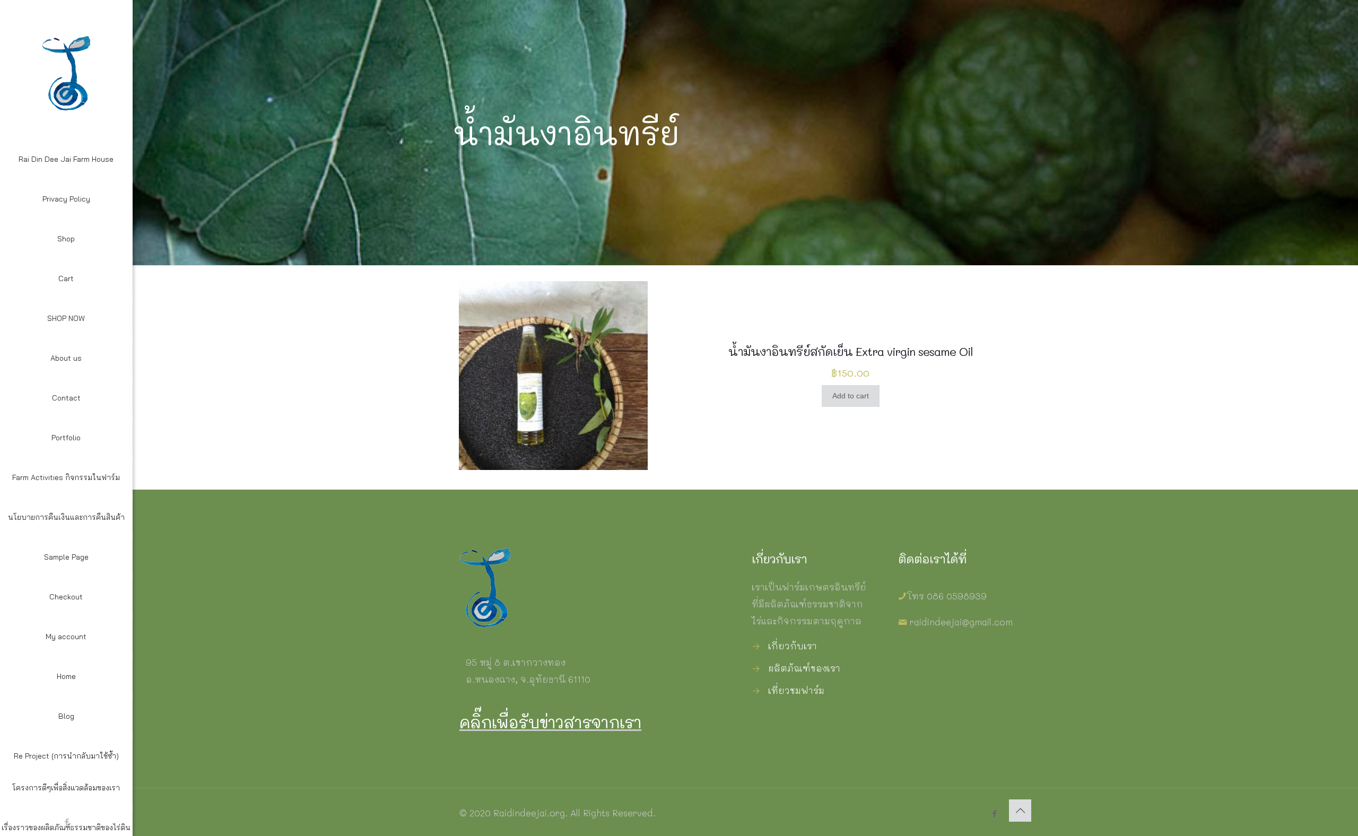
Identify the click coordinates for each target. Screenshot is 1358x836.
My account (66, 636)
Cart (66, 278)
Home (66, 676)
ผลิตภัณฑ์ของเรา (804, 668)
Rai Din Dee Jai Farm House (66, 159)
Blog (66, 716)
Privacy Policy (66, 199)
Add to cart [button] (850, 395)
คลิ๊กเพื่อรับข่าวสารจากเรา (550, 722)
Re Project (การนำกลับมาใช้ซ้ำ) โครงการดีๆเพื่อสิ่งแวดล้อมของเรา (66, 772)
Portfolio (66, 437)
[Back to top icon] (1020, 810)
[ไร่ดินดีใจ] (66, 71)
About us (66, 358)
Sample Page (66, 557)
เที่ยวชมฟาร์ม (796, 690)
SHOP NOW (66, 318)
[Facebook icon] (994, 813)
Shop (66, 238)
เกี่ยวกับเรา (792, 645)
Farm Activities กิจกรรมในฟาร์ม (66, 477)
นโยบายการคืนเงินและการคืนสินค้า (66, 517)
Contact (66, 398)
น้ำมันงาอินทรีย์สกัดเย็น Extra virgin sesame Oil (850, 351)
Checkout (66, 597)
